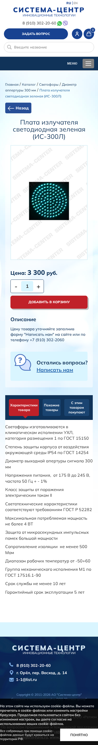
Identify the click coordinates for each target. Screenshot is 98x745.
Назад (22, 107)
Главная (12, 84)
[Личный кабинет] (77, 34)
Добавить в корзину (49, 302)
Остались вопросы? (62, 366)
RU (68, 3)
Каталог (29, 84)
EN (75, 3)
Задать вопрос (36, 34)
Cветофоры (49, 84)
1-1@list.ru (26, 679)
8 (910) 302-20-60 (39, 23)
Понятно (79, 735)
